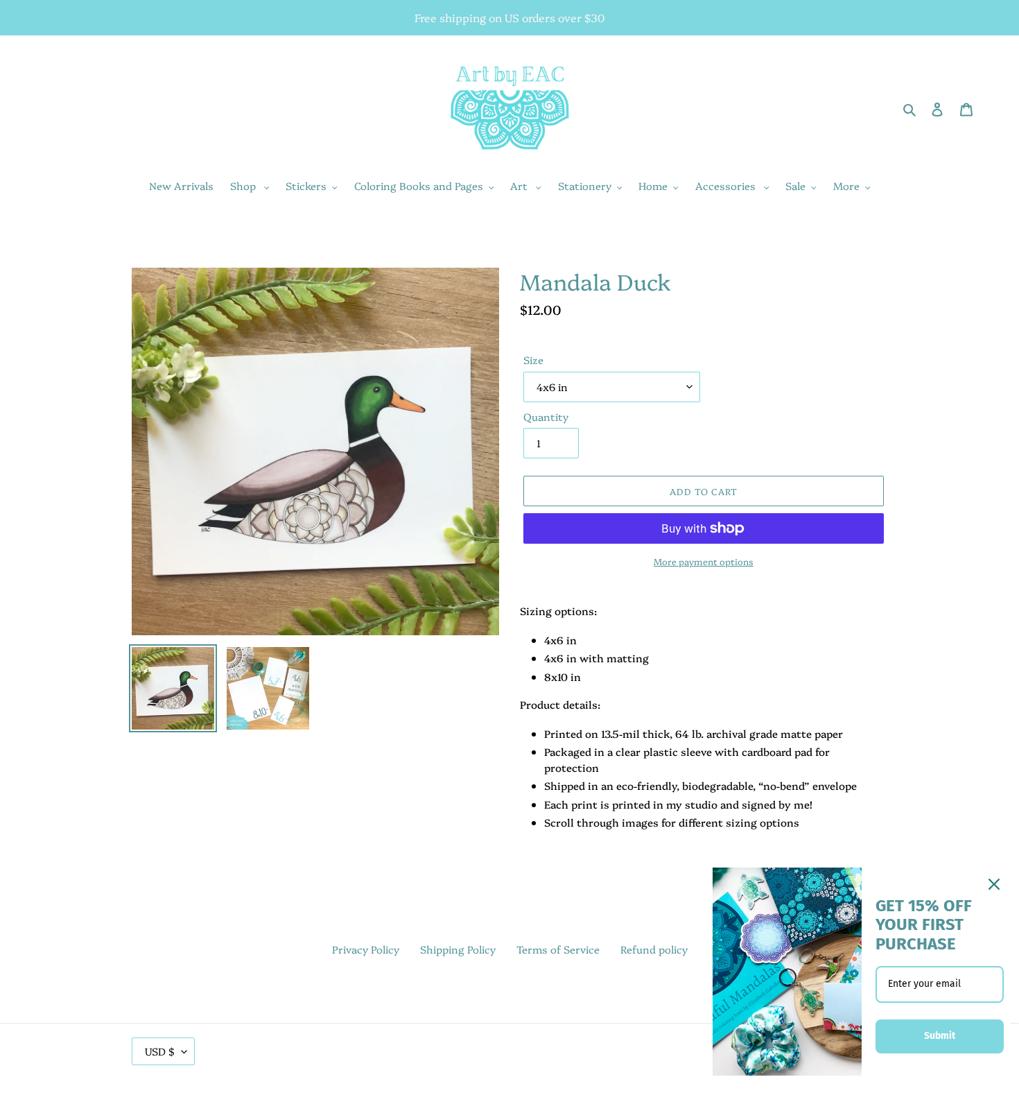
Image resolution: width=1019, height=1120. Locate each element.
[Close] (994, 884)
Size (533, 359)
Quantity (545, 416)
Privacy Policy (365, 949)
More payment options (704, 561)
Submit (939, 1036)
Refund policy (654, 949)
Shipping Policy (458, 949)
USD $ (160, 1051)
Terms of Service (558, 949)
